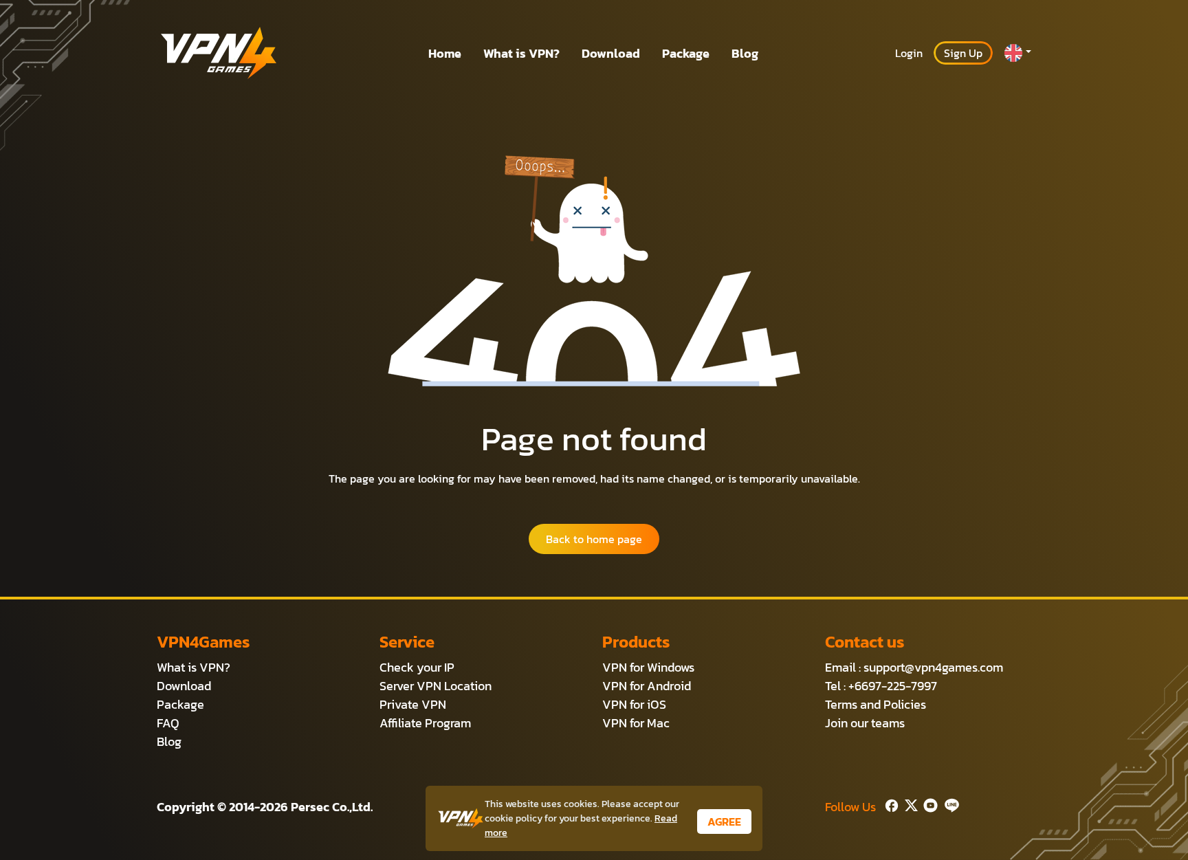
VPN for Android (646, 685)
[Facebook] (890, 804)
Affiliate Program (425, 723)
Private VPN (413, 704)
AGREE (724, 821)
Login (909, 53)
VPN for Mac (636, 723)
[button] (1017, 53)
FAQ (168, 723)
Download (611, 53)
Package (686, 53)
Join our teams (865, 723)
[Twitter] (908, 804)
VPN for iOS (634, 704)
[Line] (949, 804)
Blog (745, 53)
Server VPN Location (436, 685)
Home (444, 53)
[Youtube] (928, 804)
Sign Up (963, 53)
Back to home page (594, 539)
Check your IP (417, 667)
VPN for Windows (648, 667)
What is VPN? (521, 53)
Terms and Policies (875, 704)
